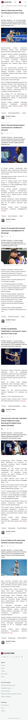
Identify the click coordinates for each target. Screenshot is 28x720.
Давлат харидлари (6, 696)
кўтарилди (22, 401)
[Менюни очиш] (25, 2)
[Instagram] (2, 16)
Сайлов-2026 (9, 5)
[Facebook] (10, 16)
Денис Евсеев (12, 216)
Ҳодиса (25, 5)
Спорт (24, 113)
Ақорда (15, 5)
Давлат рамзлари (5, 691)
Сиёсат (3, 668)
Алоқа (2, 708)
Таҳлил (3, 671)
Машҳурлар (11, 528)
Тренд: (2, 5)
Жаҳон (2, 676)
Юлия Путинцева (13, 316)
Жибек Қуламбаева (14, 406)
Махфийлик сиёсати (6, 688)
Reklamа (3, 710)
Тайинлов (20, 5)
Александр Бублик (14, 113)
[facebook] (10, 657)
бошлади (3, 210)
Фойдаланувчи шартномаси (8, 685)
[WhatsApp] (5, 16)
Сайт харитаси (5, 705)
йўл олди (9, 632)
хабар (25, 106)
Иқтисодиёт (4, 674)
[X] (13, 16)
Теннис (4, 113)
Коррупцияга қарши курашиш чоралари (11, 693)
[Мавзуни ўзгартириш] (21, 2)
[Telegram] (7, 16)
